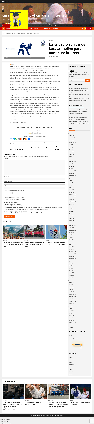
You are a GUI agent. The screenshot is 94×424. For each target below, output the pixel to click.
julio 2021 (71, 235)
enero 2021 (71, 249)
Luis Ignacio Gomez (46, 142)
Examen (8, 28)
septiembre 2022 (72, 201)
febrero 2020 (71, 275)
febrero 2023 (71, 190)
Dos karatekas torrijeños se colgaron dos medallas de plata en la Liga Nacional (22, 147)
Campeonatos (72, 359)
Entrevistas (71, 364)
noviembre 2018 (72, 296)
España (31, 142)
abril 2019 (71, 284)
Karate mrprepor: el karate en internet (34, 15)
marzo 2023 (71, 187)
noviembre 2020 (72, 254)
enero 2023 (71, 192)
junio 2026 (71, 133)
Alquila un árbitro (45, 28)
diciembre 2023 (72, 168)
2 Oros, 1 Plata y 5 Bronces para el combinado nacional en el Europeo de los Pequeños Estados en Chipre (62, 25)
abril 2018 (71, 313)
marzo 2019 (71, 287)
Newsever (54, 415)
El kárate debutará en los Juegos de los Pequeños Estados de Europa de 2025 (13, 244)
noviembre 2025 (72, 137)
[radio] (30, 133)
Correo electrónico (8, 181)
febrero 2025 (71, 154)
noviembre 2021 (72, 225)
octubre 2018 (71, 299)
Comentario (7, 158)
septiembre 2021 (72, 230)
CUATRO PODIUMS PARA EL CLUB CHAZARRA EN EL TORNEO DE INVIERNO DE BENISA (79, 123)
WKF (13, 143)
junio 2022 (71, 208)
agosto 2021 (71, 232)
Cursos (70, 362)
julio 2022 (71, 206)
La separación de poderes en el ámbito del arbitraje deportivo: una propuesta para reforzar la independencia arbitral (79, 90)
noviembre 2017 (72, 325)
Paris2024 (57, 142)
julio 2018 (71, 306)
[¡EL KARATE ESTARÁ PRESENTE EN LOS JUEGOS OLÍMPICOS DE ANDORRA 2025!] (56, 232)
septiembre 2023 (72, 175)
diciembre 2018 (72, 294)
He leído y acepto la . (14, 197)
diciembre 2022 (72, 194)
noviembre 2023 (72, 171)
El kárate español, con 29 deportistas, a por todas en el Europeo (47, 147)
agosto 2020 (71, 261)
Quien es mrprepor (33, 28)
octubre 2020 (71, 256)
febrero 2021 (71, 246)
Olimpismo (51, 40)
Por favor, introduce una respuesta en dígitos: (14, 190)
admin (51, 56)
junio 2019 (71, 280)
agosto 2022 (71, 204)
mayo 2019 (71, 282)
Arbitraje (70, 357)
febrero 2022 (71, 218)
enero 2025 (71, 156)
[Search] (83, 28)
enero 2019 (71, 291)
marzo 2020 (71, 272)
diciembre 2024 (72, 159)
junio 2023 (71, 180)
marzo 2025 (71, 152)
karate (35, 142)
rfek (11, 143)
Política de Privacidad (19, 197)
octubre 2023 (71, 173)
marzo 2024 (71, 163)
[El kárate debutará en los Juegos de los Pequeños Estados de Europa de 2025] (13, 232)
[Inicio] (3, 28)
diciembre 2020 (72, 251)
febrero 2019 (71, 289)
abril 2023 (71, 185)
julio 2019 (71, 277)
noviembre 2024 (72, 161)
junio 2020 (71, 265)
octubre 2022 (71, 199)
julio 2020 (71, 263)
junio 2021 (71, 237)
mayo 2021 (71, 239)
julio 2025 (71, 144)
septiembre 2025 (72, 142)
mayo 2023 (71, 182)
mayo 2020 (71, 268)
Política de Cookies (4, 421)
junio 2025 (71, 147)
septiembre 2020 (72, 258)
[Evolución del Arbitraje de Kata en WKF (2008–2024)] (36, 391)
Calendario (55, 28)
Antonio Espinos (15, 142)
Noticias (70, 369)
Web (5, 185)
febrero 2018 (71, 318)
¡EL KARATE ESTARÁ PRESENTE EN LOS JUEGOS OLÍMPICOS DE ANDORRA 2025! (56, 244)
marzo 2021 (71, 244)
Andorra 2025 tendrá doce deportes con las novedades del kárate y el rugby (34, 244)
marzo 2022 (71, 216)
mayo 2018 (71, 310)
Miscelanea (71, 367)
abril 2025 (71, 149)
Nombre (6, 176)
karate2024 (39, 142)
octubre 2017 (71, 327)
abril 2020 (71, 270)
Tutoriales (71, 374)
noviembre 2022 (72, 197)
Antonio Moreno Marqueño (24, 142)
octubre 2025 (71, 140)
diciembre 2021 (72, 223)
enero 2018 (71, 320)
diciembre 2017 (72, 322)
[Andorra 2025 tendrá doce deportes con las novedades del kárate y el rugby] (34, 232)
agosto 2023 (71, 178)
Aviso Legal (2, 418)
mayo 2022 (71, 211)
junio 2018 (71, 308)
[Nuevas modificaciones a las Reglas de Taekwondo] (80, 391)
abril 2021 (71, 242)
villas (70, 121)
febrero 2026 (71, 135)
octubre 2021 (71, 227)
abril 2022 (71, 213)
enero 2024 (71, 166)
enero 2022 (71, 220)
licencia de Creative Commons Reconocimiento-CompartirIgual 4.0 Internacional (79, 74)
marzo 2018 (71, 315)
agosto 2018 (71, 303)
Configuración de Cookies (5, 423)
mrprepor (52, 142)
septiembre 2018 (72, 301)
